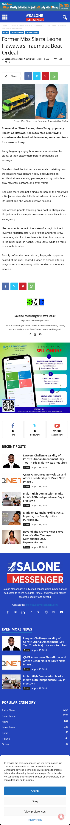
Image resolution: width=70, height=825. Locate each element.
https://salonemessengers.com (35, 320)
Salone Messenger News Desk (20, 58)
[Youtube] (40, 334)
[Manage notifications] (61, 817)
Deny (35, 801)
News (13, 25)
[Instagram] (35, 334)
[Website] (47, 612)
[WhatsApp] (54, 76)
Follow (35, 423)
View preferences (35, 811)
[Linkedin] (24, 612)
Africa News (24, 25)
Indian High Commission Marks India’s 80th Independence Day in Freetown (44, 497)
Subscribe (57, 423)
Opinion (6, 744)
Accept (35, 790)
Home (4, 25)
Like (13, 423)
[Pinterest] (45, 76)
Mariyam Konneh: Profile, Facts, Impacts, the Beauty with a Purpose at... (43, 516)
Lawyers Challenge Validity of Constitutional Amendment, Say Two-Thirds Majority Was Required (45, 459)
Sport (5, 733)
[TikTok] (31, 612)
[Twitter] (37, 76)
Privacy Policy (35, 820)
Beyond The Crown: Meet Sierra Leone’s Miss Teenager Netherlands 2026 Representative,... (43, 537)
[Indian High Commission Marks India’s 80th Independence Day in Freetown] (11, 499)
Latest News (8, 727)
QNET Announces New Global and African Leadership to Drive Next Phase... (44, 478)
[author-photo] (35, 303)
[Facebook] (28, 76)
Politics (6, 738)
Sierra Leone (32, 32)
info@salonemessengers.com (42, 604)
